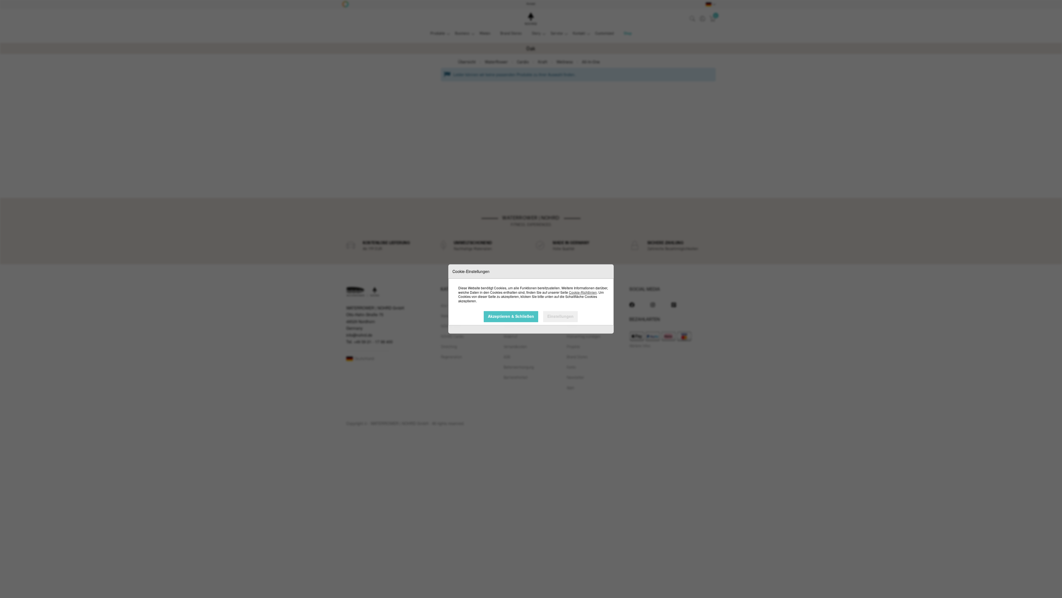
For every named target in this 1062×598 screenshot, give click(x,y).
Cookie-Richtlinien (583, 292)
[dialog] (531, 299)
